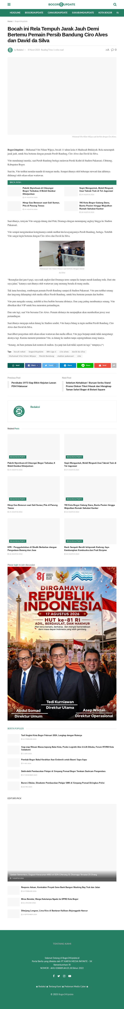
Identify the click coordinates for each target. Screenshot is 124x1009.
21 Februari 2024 (29, 739)
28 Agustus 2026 (87, 212)
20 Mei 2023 (27, 787)
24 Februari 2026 (29, 891)
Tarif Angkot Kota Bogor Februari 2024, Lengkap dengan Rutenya (51, 735)
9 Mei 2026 (27, 763)
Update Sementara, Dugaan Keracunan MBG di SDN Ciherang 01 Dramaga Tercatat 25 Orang (53, 874)
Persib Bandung (46, 356)
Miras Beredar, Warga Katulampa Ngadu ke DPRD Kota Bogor (49, 899)
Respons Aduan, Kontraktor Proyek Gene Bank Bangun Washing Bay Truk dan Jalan (60, 887)
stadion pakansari (65, 356)
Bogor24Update (66, 994)
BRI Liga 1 (51, 352)
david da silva (78, 352)
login (16, 565)
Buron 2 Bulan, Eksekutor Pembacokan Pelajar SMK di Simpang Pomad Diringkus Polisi (62, 783)
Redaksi (20, 50)
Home (10, 21)
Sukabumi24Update (83, 13)
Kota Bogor (105, 13)
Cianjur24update (57, 13)
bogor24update (36, 352)
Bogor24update (34, 13)
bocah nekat (19, 352)
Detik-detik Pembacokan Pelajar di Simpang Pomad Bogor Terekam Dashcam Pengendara (63, 771)
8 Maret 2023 (34, 50)
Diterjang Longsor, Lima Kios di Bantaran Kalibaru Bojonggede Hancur (54, 911)
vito (79, 356)
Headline (15, 13)
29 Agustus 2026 (31, 197)
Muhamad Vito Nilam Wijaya (22, 356)
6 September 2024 (30, 914)
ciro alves (64, 352)
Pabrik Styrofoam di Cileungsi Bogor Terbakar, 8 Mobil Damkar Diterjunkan (39, 191)
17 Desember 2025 (30, 775)
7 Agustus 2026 (17, 878)
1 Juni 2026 (27, 753)
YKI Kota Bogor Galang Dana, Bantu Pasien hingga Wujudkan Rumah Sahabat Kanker (95, 205)
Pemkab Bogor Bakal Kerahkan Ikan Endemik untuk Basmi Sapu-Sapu (54, 760)
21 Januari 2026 (29, 903)
